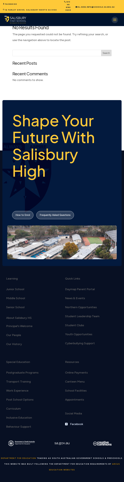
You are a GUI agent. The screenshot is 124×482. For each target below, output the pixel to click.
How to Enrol (23, 215)
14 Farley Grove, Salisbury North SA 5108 (31, 10)
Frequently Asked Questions (55, 215)
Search (106, 53)
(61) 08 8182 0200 (68, 6)
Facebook (11, 4)
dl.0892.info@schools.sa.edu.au (96, 7)
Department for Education (18, 458)
